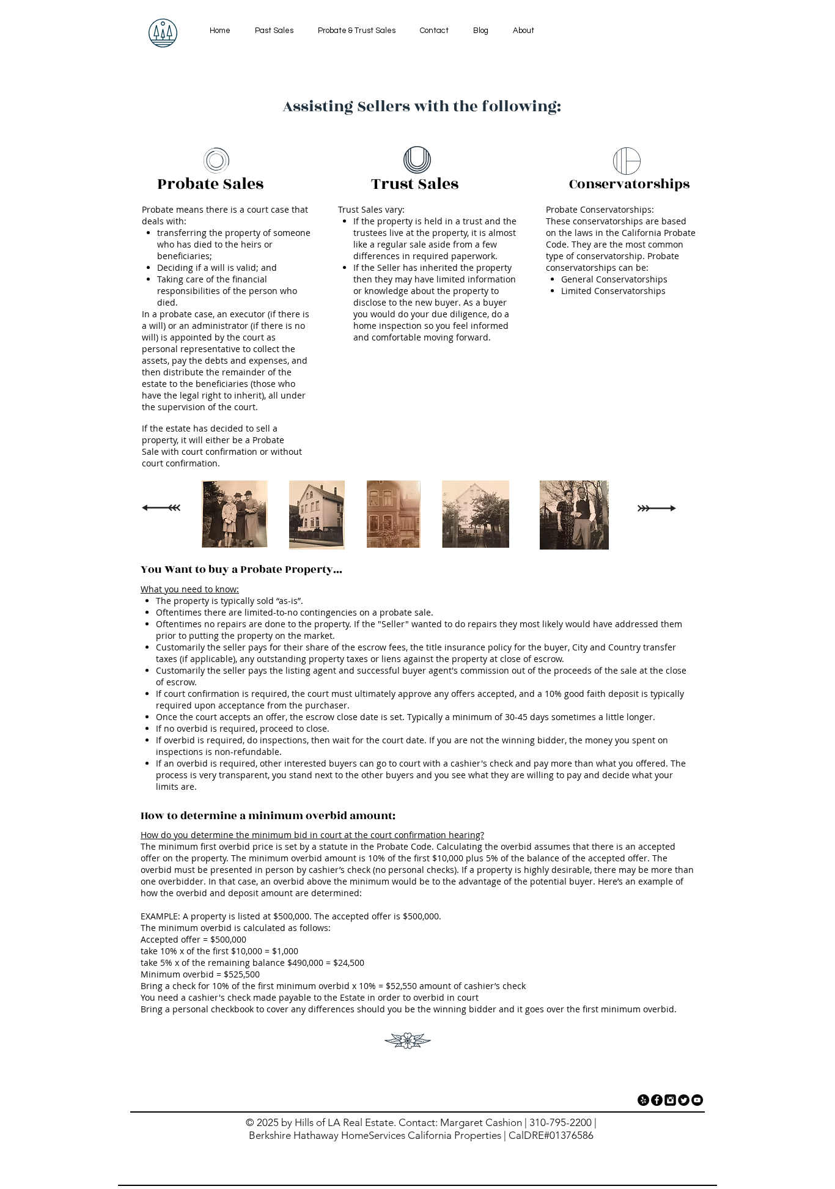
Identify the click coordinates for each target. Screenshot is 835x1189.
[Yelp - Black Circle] (643, 1100)
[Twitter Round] (684, 1100)
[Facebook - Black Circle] (657, 1100)
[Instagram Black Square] (670, 1100)
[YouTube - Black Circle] (697, 1100)
